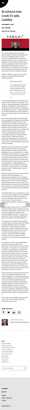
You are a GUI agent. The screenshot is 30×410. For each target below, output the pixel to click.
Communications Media (7, 351)
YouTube (4, 400)
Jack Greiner (6, 28)
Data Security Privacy (7, 349)
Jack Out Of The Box (7, 353)
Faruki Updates (5, 357)
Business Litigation (6, 343)
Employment (5, 360)
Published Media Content (8, 347)
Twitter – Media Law (7, 398)
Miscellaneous (5, 362)
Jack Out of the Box (8, 31)
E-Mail (19, 312)
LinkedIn (14, 312)
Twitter (8, 312)
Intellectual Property (6, 345)
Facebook (3, 312)
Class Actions (5, 355)
